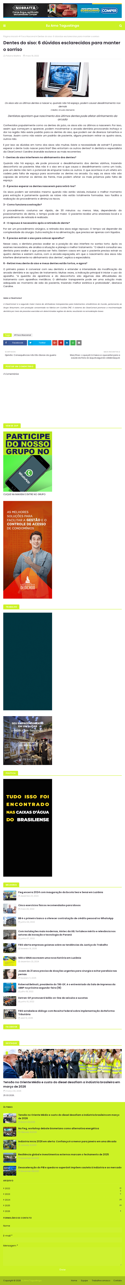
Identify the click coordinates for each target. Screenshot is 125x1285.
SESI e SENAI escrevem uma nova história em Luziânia (49, 957)
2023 (63, 1194)
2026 (63, 1211)
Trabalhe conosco (101, 1280)
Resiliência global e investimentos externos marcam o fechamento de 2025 (63, 1154)
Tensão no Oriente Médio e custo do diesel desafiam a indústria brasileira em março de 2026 (61, 1084)
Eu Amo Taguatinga (62, 25)
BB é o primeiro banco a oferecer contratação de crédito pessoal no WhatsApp (65, 918)
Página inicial (10, 36)
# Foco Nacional (27, 36)
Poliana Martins (13, 55)
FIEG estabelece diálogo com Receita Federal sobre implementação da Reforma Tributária (66, 1012)
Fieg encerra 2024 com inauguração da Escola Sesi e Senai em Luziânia (60, 892)
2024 (63, 1199)
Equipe (84, 1280)
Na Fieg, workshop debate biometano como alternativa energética (58, 1128)
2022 (63, 1188)
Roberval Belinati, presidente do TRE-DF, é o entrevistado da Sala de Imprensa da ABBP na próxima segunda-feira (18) (66, 986)
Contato (117, 1280)
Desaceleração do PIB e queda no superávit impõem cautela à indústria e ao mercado (70, 1167)
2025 (63, 1205)
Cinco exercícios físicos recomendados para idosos (49, 905)
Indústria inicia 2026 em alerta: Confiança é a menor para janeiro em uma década (67, 1141)
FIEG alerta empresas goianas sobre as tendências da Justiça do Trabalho (63, 944)
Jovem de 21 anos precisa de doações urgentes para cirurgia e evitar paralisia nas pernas (67, 972)
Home (74, 1280)
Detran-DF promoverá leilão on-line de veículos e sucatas (53, 998)
